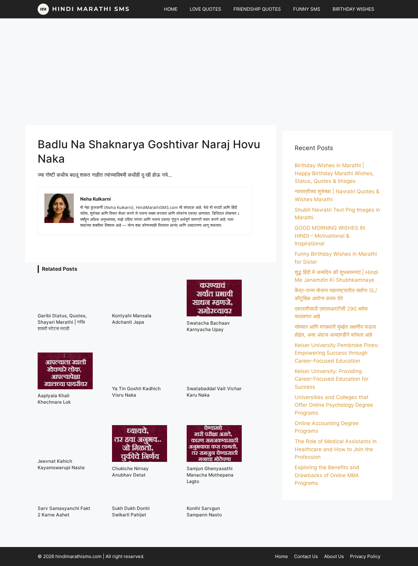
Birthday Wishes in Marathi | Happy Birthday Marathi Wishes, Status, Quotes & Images (334, 173)
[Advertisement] (209, 72)
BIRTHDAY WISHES (353, 9)
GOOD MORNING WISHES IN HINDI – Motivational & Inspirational (330, 236)
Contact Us (306, 556)
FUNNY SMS (306, 9)
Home (281, 556)
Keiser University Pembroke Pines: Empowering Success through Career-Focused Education (337, 353)
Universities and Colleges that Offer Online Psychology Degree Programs (334, 405)
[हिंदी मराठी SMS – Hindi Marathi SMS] (83, 9)
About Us (334, 556)
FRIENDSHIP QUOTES (257, 9)
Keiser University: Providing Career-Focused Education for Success (331, 379)
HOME (170, 9)
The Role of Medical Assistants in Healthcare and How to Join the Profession (336, 449)
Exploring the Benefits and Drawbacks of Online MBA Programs (327, 475)
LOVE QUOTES (205, 9)
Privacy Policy (365, 556)
